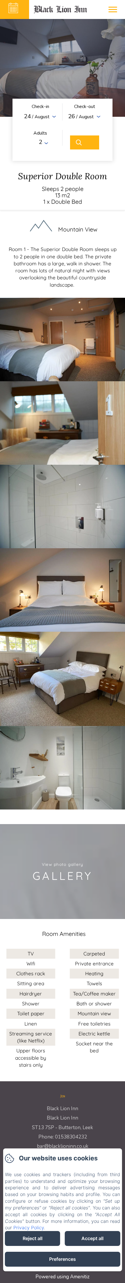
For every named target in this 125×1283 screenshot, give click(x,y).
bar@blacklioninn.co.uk (62, 1146)
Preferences (62, 1259)
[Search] (84, 142)
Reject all (32, 1238)
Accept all (92, 1238)
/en (62, 1096)
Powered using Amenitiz (62, 1276)
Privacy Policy (28, 1227)
